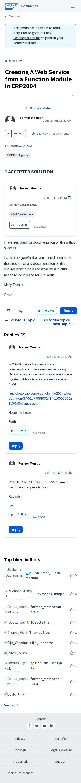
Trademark (20, 761)
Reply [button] (68, 310)
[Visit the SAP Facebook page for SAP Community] (29, 726)
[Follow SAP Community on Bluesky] (36, 726)
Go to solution (41, 108)
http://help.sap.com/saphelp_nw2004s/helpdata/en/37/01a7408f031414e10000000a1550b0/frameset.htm (40, 398)
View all (9, 705)
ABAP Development (18, 155)
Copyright (20, 750)
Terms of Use (60, 738)
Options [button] (72, 96)
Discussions (15, 16)
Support (60, 761)
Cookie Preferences (20, 773)
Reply (15, 446)
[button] (8, 133)
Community (29, 6)
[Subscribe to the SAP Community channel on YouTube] (44, 726)
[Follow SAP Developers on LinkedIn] (51, 726)
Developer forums (27, 38)
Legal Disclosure (61, 750)
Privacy (20, 738)
